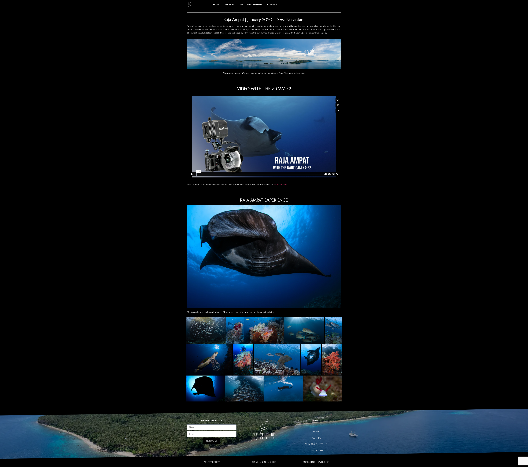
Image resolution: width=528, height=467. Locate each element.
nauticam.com (280, 184)
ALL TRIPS (229, 4)
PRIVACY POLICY (212, 462)
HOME (216, 4)
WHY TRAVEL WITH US (251, 4)
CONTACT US (273, 4)
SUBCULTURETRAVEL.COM (316, 462)
